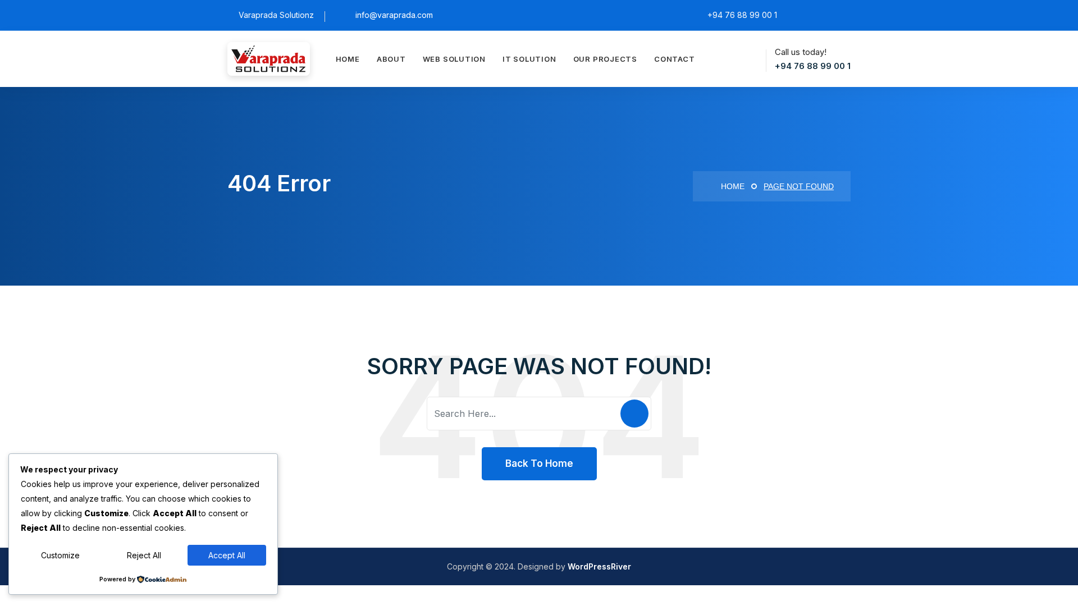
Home (348, 58)
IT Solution (529, 58)
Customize (60, 555)
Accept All (226, 555)
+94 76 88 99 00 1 (813, 66)
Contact (674, 58)
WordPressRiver (599, 566)
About (391, 58)
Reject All (144, 555)
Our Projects (605, 58)
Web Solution (454, 58)
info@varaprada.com (394, 15)
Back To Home (539, 463)
